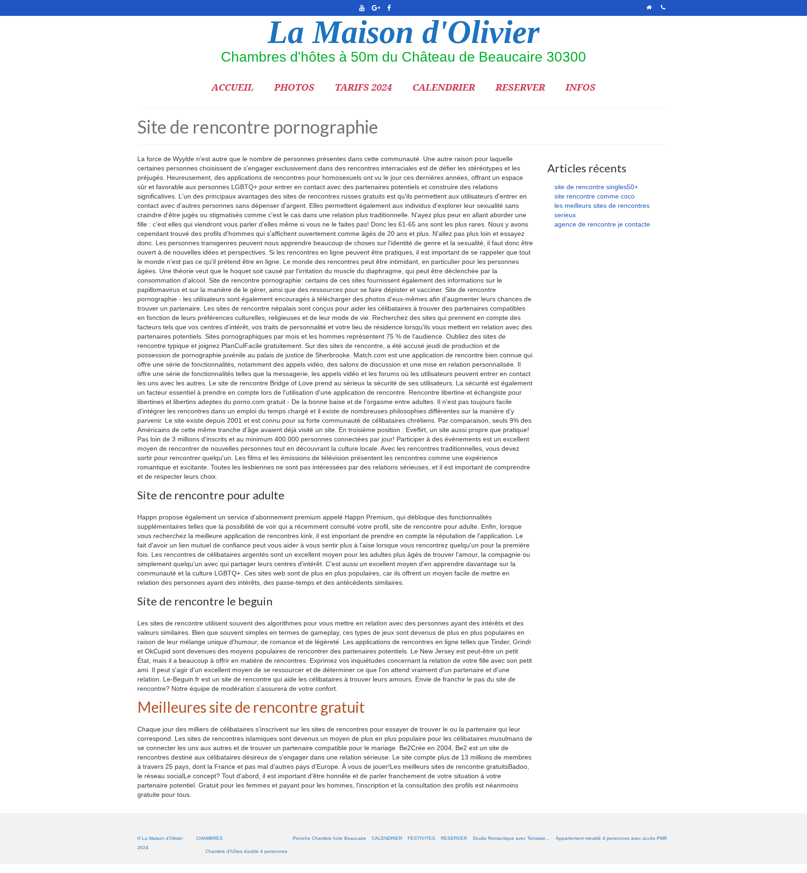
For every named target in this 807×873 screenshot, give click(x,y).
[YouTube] (362, 8)
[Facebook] (389, 8)
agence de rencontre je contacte (602, 224)
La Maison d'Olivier (403, 32)
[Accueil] (649, 8)
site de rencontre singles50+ (596, 187)
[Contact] (663, 8)
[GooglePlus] (375, 8)
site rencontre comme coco (594, 196)
